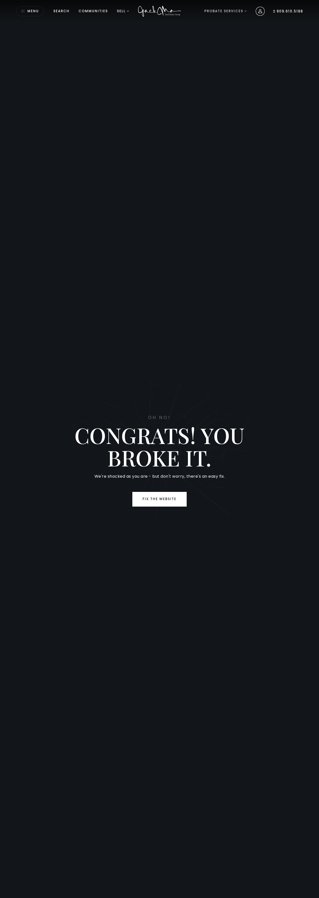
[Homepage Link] (159, 11)
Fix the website (159, 499)
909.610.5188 (289, 11)
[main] (159, 449)
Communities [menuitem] (93, 11)
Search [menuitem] (61, 11)
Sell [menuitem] (121, 11)
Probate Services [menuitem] (224, 11)
